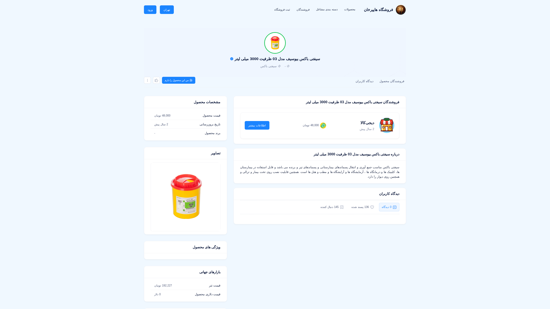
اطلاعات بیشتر (257, 125)
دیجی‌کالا (367, 123)
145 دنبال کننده (330, 207)
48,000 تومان (311, 125)
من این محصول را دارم (177, 80)
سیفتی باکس (268, 66)
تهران (166, 9)
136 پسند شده (360, 207)
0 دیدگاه (386, 207)
